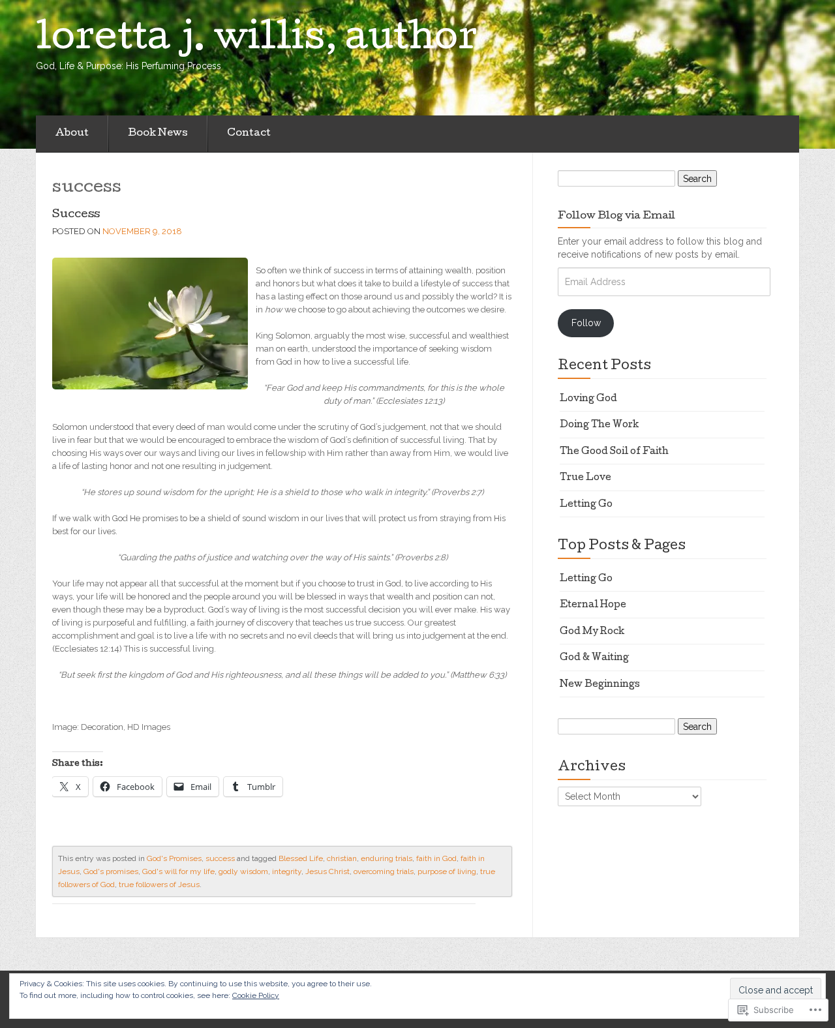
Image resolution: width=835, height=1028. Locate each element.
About (72, 133)
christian (342, 858)
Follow (586, 323)
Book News (158, 133)
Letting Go (586, 504)
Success (76, 214)
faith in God (436, 858)
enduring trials (386, 858)
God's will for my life (178, 871)
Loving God (588, 399)
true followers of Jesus (159, 884)
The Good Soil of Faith (614, 452)
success (220, 858)
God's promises (111, 871)
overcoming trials (384, 871)
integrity (286, 871)
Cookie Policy (255, 995)
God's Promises (174, 858)
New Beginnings (600, 684)
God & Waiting (594, 658)
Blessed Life (301, 858)
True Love (585, 478)
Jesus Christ (327, 871)
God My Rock (592, 632)
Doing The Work (599, 425)
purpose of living (447, 871)
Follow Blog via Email (616, 216)
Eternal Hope (593, 605)
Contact (249, 133)
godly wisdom (243, 871)
